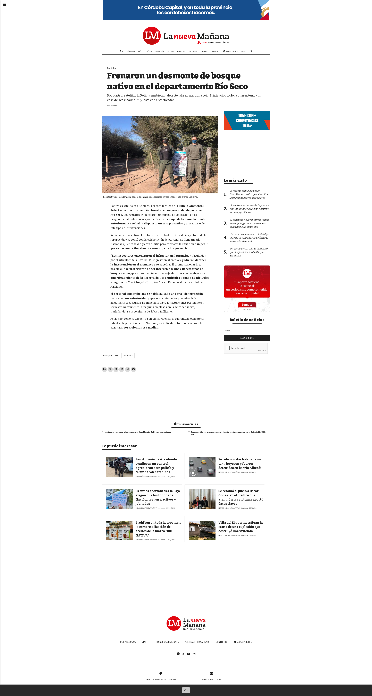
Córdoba (131, 51)
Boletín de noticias (247, 320)
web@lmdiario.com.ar (211, 679)
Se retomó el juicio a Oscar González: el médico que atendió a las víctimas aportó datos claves (248, 194)
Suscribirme (247, 338)
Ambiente (216, 51)
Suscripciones (231, 51)
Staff (145, 642)
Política (148, 51)
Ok (186, 690)
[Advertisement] (160, 396)
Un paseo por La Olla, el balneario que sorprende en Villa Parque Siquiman (249, 252)
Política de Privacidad (197, 642)
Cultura (192, 51)
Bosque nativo (110, 355)
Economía (159, 51)
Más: (243, 51)
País (139, 51)
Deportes (181, 51)
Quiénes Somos (128, 642)
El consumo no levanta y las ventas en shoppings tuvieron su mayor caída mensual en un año (249, 223)
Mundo (171, 51)
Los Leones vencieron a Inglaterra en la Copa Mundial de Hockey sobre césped (138, 432)
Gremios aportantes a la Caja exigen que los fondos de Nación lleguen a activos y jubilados (250, 209)
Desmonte (128, 355)
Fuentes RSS (221, 642)
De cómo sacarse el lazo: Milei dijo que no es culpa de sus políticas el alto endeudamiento (249, 238)
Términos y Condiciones (166, 642)
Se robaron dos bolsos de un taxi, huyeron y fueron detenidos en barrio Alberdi (239, 463)
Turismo (204, 51)
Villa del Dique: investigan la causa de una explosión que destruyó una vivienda (240, 527)
